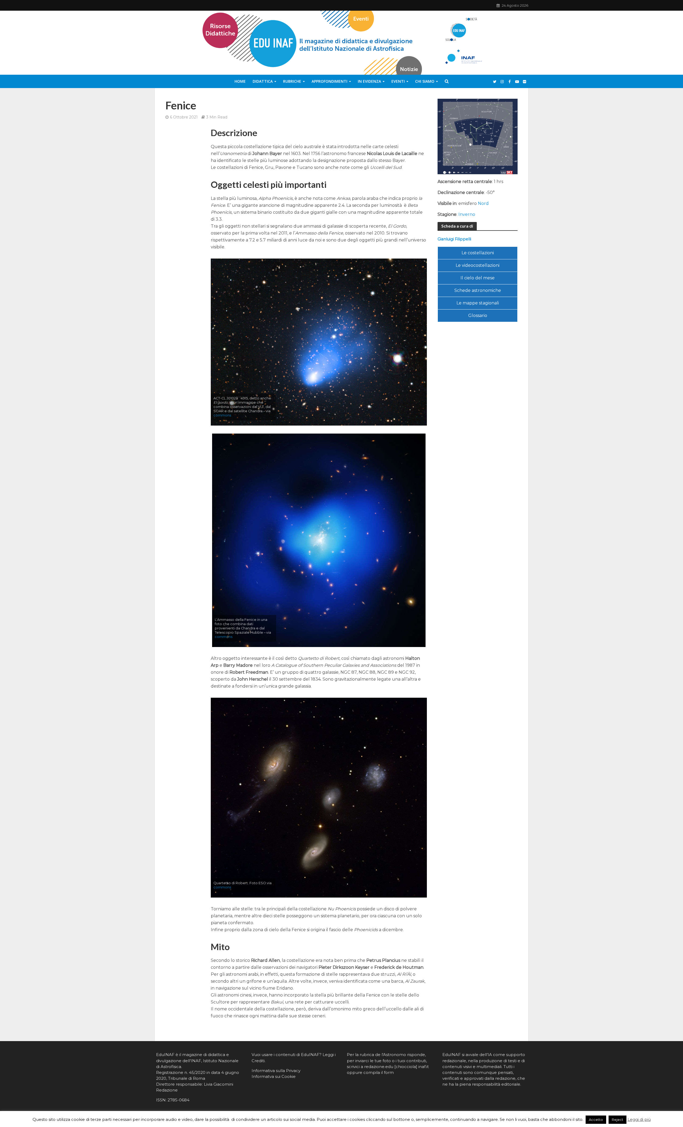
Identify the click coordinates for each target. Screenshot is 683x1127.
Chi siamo (424, 81)
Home (240, 81)
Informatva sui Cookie (274, 1076)
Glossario (477, 315)
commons (222, 415)
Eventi (398, 81)
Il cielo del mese (477, 277)
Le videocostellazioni (477, 265)
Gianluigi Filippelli (454, 239)
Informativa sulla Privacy (276, 1070)
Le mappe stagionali (477, 302)
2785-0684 (178, 1099)
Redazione (167, 1090)
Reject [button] (617, 1119)
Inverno (466, 214)
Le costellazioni (478, 252)
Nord (483, 203)
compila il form (378, 1072)
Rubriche (292, 81)
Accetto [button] (596, 1119)
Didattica (263, 81)
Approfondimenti (329, 81)
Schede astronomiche (477, 290)
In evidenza (369, 81)
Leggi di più (639, 1119)
